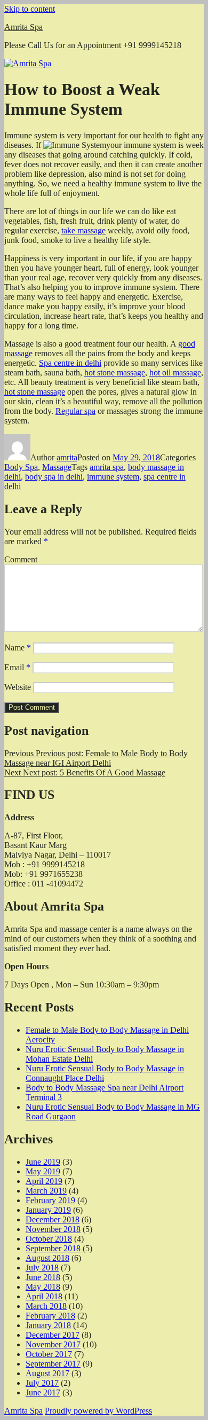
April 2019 (44, 1181)
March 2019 (46, 1190)
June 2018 (43, 1277)
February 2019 (50, 1200)
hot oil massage (175, 372)
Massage (56, 467)
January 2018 (48, 1325)
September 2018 (53, 1248)
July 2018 (42, 1267)
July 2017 (42, 1382)
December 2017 (52, 1334)
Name (17, 647)
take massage (83, 230)
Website (17, 687)
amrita (67, 457)
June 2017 (43, 1392)
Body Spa (21, 467)
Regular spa (75, 410)
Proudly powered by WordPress (98, 1410)
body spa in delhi (54, 476)
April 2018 (44, 1296)
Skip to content (29, 8)
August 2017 (47, 1373)
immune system (113, 476)
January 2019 (48, 1209)
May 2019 (43, 1171)
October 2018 (49, 1238)
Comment (20, 559)
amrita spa (107, 467)
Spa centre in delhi (70, 362)
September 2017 (53, 1363)
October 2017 (49, 1354)
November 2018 (53, 1229)
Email (17, 667)
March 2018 (46, 1306)
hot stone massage (114, 372)
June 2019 (43, 1161)
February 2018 (50, 1315)
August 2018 (47, 1257)
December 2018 (52, 1219)
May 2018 (43, 1286)
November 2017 (53, 1344)
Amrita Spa (23, 27)
